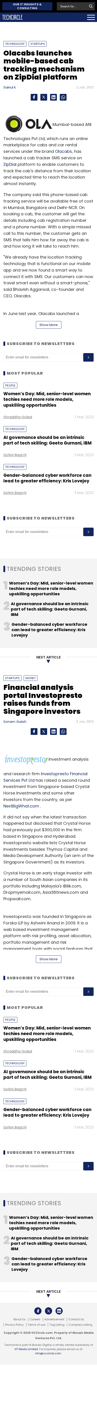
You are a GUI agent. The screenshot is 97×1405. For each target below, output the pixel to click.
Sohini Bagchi (14, 455)
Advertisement (54, 1319)
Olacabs (63, 151)
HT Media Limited (26, 1349)
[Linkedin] (53, 97)
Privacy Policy (14, 1325)
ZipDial (9, 164)
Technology (15, 44)
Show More (48, 324)
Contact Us (76, 1319)
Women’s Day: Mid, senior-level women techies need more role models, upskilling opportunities (47, 399)
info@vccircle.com (48, 1353)
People (10, 385)
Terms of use (36, 1325)
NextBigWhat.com (21, 806)
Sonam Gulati (14, 721)
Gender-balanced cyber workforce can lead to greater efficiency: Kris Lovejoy (47, 478)
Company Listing (80, 1325)
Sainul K (9, 87)
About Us (19, 1319)
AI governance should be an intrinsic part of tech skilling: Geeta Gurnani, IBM (47, 440)
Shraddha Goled (17, 417)
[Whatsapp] (63, 97)
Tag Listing (57, 1325)
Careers (35, 1319)
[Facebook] (34, 97)
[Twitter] (43, 97)
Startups (37, 44)
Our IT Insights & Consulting (27, 6)
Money (30, 678)
